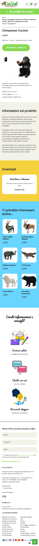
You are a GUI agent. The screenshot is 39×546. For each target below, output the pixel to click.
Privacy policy (6, 486)
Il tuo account (6, 506)
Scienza (22, 531)
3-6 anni (15, 94)
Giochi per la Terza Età (9, 523)
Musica (22, 521)
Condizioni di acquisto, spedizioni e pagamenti (16, 509)
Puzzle (22, 529)
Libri (21, 519)
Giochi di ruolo (6, 533)
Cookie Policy (8, 488)
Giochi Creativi (6, 527)
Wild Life (10, 21)
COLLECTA (11, 24)
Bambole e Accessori (8, 517)
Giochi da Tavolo (7, 531)
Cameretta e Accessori (9, 519)
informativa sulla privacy (25, 455)
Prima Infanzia (24, 527)
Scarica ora (19, 190)
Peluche (22, 523)
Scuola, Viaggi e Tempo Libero (28, 533)
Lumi (11, 492)
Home (4, 19)
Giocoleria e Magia (26, 517)
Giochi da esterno (7, 529)
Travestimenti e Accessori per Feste (28, 535)
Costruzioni (5, 525)
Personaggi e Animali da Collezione (18, 19)
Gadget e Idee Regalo (9, 521)
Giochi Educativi (7, 535)
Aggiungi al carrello (16, 48)
